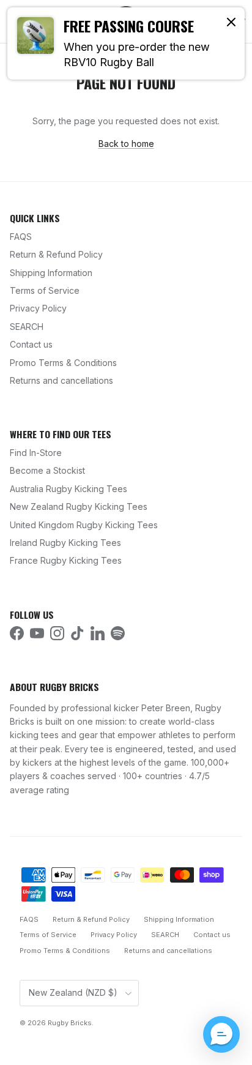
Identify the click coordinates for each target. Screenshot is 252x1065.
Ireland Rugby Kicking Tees (65, 542)
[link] (126, 43)
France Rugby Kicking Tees (66, 560)
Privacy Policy (38, 308)
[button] (221, 1034)
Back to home (126, 143)
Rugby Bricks (70, 1022)
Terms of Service (45, 290)
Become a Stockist (47, 470)
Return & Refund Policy (56, 254)
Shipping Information (51, 272)
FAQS (21, 236)
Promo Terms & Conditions (63, 362)
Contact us (31, 344)
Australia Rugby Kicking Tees (68, 489)
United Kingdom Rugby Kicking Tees (84, 525)
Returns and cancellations (61, 380)
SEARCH (26, 326)
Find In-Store (36, 452)
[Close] (231, 21)
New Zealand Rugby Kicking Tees (78, 506)
